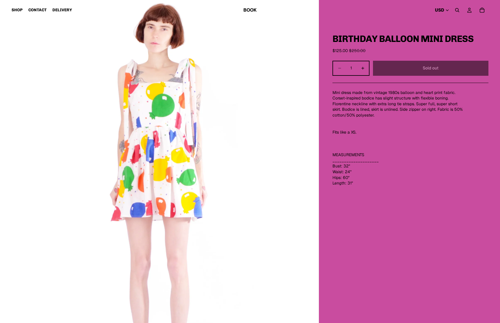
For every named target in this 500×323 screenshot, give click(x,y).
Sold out (430, 68)
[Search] (457, 10)
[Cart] (482, 10)
